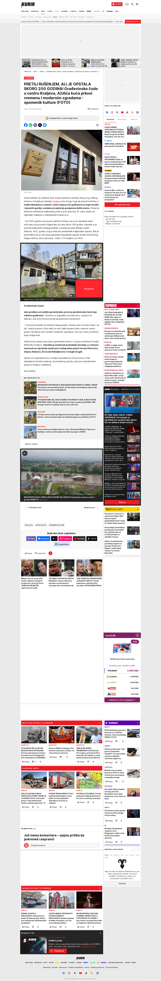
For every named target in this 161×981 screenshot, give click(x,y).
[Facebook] (107, 112)
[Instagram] (112, 112)
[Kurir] (28, 4)
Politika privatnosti (97, 967)
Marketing (47, 967)
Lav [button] (126, 855)
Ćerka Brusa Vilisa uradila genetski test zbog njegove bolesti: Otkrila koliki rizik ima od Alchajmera (93, 21)
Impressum (63, 967)
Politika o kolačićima (75, 967)
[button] (93, 109)
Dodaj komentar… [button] (38, 845)
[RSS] (132, 112)
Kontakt (55, 967)
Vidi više (122, 883)
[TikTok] (127, 112)
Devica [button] (131, 855)
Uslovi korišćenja (112, 967)
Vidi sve (122, 502)
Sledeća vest (89, 507)
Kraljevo (57, 201)
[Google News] (137, 112)
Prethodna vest (35, 507)
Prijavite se (59, 951)
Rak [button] (122, 855)
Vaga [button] (137, 855)
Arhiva (87, 967)
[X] (117, 112)
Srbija (41, 71)
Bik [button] (111, 855)
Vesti (35, 71)
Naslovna (27, 71)
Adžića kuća (41, 525)
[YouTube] (122, 112)
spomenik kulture (56, 525)
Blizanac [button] (116, 855)
